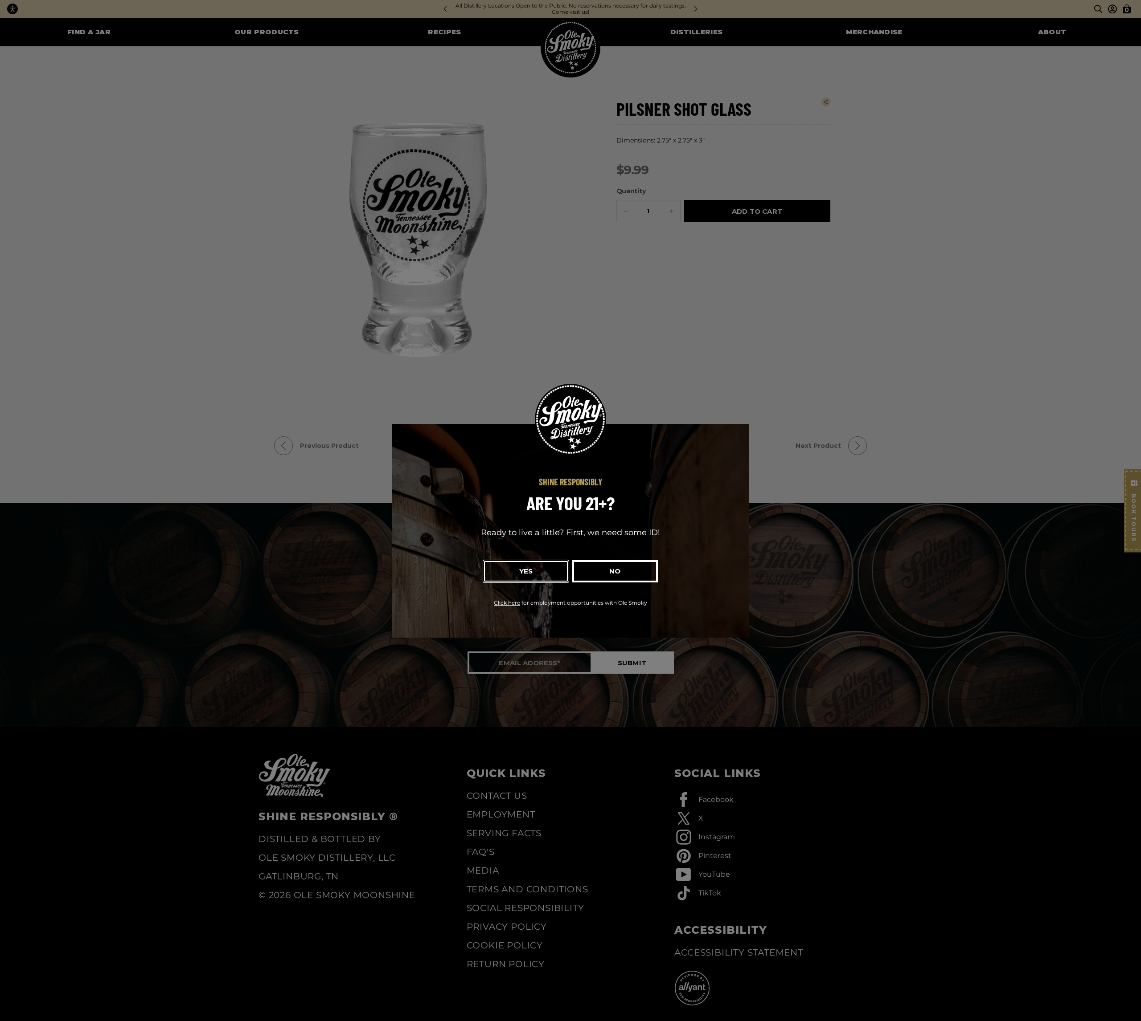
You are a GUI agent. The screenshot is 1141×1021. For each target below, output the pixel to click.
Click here (507, 602)
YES (526, 571)
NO (614, 571)
